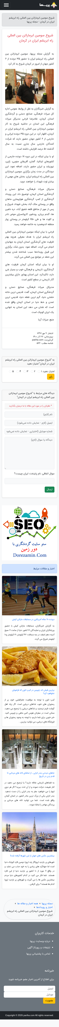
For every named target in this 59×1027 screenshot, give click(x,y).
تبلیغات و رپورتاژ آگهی (38, 947)
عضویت (49, 1001)
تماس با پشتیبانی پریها (38, 954)
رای (50, 377)
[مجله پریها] (48, 5)
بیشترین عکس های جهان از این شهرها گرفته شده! (32, 855)
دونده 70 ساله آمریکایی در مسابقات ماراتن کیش (33, 619)
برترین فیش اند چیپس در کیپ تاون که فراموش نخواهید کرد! (33, 691)
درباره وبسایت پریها (40, 941)
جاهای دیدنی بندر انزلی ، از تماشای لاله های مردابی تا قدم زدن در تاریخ (30, 774)
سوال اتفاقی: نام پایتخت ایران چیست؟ (34, 474)
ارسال (49, 489)
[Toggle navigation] (6, 5)
